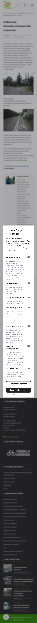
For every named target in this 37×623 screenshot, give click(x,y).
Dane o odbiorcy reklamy (15, 297)
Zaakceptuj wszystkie (18, 390)
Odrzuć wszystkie (18, 395)
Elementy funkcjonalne (14, 326)
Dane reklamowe (12, 283)
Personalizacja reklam (14, 308)
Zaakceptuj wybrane (18, 384)
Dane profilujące (12, 368)
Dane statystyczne (13, 257)
